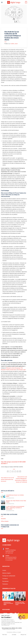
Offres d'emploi (4, 521)
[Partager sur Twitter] (13, 471)
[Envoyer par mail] (15, 471)
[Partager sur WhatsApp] (8, 471)
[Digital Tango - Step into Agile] (14, 2)
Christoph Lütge (22, 369)
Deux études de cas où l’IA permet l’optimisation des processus (7, 479)
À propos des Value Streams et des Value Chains (16, 501)
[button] (2, 2)
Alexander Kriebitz (5, 369)
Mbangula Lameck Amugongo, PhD (14, 368)
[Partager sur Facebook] (10, 471)
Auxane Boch (13, 369)
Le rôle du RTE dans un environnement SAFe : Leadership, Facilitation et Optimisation (15, 508)
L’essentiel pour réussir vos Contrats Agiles (15, 495)
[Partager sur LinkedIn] (20, 471)
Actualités (3, 518)
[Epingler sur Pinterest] (18, 471)
